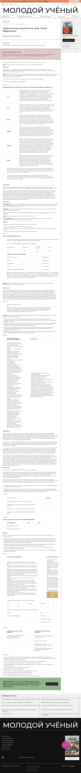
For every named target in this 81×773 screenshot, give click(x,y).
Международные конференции (24, 16)
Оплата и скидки (6, 746)
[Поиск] (56, 4)
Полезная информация (7, 744)
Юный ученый (61, 16)
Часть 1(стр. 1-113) (66, 46)
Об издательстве (6, 749)
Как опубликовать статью (7, 742)
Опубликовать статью (74, 1)
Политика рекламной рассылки (32, 771)
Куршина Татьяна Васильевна (12, 36)
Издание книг (76, 16)
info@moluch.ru (75, 3)
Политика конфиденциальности (32, 769)
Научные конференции (7, 738)
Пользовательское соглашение (32, 767)
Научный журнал (6, 16)
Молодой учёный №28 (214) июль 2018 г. (70, 36)
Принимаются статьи (65, 745)
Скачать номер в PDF (69, 40)
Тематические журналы (45, 16)
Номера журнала (6, 736)
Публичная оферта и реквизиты (32, 766)
